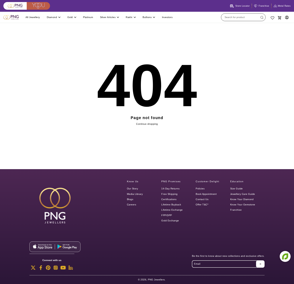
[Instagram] (55, 268)
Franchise (236, 209)
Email (197, 264)
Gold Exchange (170, 220)
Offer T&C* (202, 204)
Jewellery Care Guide (242, 194)
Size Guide (236, 188)
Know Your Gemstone (242, 204)
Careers (131, 204)
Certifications (168, 199)
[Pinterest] (48, 268)
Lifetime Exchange (172, 209)
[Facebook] (40, 268)
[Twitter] (33, 268)
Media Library (135, 194)
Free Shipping (169, 194)
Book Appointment (206, 194)
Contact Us (202, 199)
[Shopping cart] (279, 17)
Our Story (132, 188)
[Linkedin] (70, 268)
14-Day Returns (170, 188)
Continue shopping (147, 124)
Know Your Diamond (242, 199)
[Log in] (287, 17)
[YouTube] (63, 268)
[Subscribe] (260, 264)
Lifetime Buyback (171, 204)
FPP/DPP (166, 215)
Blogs (130, 199)
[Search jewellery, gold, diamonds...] (261, 17)
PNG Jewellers (156, 279)
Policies (200, 188)
